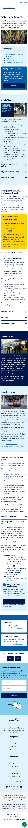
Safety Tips (9, 52)
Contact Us (14, 760)
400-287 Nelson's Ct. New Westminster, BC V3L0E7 (14, 781)
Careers (14, 763)
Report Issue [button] (14, 601)
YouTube (21, 787)
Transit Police (9, 58)
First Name (14, 682)
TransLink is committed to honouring (16, 806)
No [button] (18, 658)
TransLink (14, 719)
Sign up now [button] (14, 85)
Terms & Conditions (14, 816)
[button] (14, 165)
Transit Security (10, 60)
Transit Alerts (14, 750)
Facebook (10, 787)
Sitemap (9, 814)
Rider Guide (11, 8)
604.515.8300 (11, 229)
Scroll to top (24, 824)
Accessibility (14, 766)
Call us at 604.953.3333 (14, 776)
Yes (10, 658)
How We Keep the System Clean (14, 62)
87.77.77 (19, 207)
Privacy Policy (17, 814)
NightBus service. (18, 644)
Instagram (14, 787)
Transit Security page (12, 444)
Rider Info (14, 746)
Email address (14, 688)
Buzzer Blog (7, 787)
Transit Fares (14, 740)
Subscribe (14, 695)
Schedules (14, 743)
